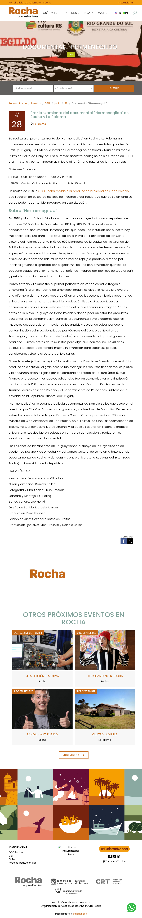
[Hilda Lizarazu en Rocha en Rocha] (105, 650)
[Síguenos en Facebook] (110, 856)
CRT (11, 856)
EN (119, 13)
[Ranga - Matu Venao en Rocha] (42, 708)
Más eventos (71, 755)
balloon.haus (80, 913)
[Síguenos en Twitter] (115, 856)
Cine (71, 54)
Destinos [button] (71, 13)
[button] (134, 13)
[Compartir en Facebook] (124, 541)
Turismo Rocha (18, 103)
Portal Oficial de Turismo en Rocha (30, 2)
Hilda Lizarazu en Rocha (105, 676)
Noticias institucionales (22, 862)
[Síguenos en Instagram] (118, 856)
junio (57, 103)
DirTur (12, 859)
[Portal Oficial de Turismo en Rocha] (23, 12)
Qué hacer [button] (50, 13)
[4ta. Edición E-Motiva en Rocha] (42, 650)
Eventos (36, 103)
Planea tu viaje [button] (95, 13)
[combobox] (33, 88)
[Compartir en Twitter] (130, 541)
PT (126, 13)
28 (66, 103)
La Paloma (39, 124)
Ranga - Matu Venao (42, 734)
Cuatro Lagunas (104, 734)
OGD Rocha (16, 852)
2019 (47, 103)
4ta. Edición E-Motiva (42, 676)
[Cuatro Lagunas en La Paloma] (105, 708)
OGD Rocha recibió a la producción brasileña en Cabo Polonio (83, 191)
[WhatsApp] (131, 907)
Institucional (125, 2)
